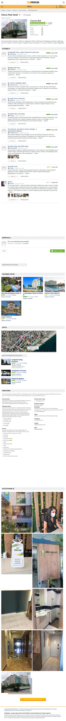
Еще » (4, 250)
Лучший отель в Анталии (16, 98)
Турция (3, 18)
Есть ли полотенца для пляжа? (18, 241)
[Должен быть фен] (21, 195)
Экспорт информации (45, 709)
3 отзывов (14, 295)
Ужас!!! (10, 182)
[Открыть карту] (28, 351)
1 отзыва (36, 296)
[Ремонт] (27, 195)
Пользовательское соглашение (23, 710)
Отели (29, 6)
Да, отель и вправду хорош (17, 83)
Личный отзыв (12, 166)
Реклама (27, 709)
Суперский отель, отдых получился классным (23, 52)
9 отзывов (50, 23)
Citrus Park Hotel (38, 429)
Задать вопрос (58, 251)
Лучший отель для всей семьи (18, 146)
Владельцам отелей (34, 709)
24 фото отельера (21, 37)
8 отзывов (14, 318)
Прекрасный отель (14, 67)
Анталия (8, 18)
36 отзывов (57, 295)
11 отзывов (24, 363)
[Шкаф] (9, 195)
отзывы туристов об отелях (18, 713)
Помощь (22, 709)
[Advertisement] (32, 217)
